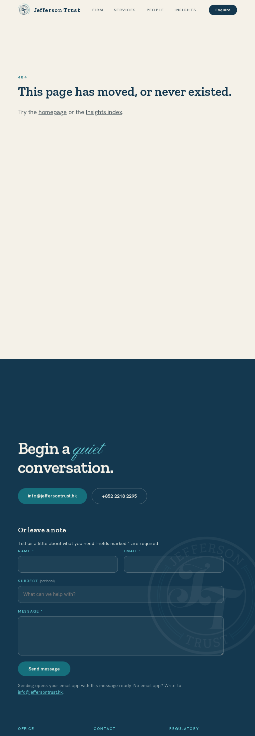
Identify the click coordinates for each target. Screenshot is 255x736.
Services (125, 10)
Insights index (104, 112)
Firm (97, 10)
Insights (186, 10)
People (155, 10)
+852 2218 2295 (119, 496)
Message (30, 611)
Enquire (223, 10)
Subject (36, 581)
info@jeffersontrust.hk (52, 496)
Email (132, 551)
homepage (53, 112)
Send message (44, 669)
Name (26, 551)
